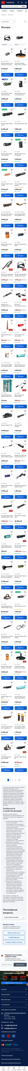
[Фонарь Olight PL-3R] (7, 416)
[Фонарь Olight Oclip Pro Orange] (7, 235)
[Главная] (10, 2)
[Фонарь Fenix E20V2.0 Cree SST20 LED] (7, 627)
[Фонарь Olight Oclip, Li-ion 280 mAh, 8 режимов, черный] (21, 84)
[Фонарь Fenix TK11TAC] (21, 416)
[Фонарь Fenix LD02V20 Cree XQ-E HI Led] (7, 295)
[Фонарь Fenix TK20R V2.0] (21, 506)
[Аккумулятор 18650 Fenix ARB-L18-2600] (7, 355)
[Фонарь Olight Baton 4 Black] (21, 235)
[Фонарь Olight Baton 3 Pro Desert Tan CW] (7, 204)
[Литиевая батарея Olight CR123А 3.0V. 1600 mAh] (7, 385)
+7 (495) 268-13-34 (14, 937)
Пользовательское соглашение (10, 1059)
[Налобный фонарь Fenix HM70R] (7, 747)
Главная (3, 15)
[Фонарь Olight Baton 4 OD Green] (21, 566)
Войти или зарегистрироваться (14, 983)
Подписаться (20, 964)
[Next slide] (26, 11)
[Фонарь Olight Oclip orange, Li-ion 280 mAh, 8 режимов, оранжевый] (7, 657)
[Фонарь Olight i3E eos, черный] (21, 174)
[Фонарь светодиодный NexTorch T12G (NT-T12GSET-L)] (7, 566)
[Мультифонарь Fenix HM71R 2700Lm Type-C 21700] (7, 597)
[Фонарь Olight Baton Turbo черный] (7, 144)
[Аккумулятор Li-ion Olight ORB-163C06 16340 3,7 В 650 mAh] (7, 536)
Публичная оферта (7, 1055)
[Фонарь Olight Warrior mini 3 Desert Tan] (7, 717)
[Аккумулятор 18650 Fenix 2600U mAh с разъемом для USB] (21, 717)
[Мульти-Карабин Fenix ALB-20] (21, 627)
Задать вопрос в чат (14, 933)
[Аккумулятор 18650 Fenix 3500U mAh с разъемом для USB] (21, 204)
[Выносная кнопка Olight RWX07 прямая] (7, 446)
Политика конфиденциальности (11, 1063)
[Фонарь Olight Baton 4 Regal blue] (7, 476)
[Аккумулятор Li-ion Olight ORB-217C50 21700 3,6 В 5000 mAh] (21, 355)
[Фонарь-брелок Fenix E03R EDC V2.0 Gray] (7, 54)
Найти (23, 6)
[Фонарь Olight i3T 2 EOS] (7, 687)
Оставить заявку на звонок (14, 942)
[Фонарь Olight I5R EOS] (21, 114)
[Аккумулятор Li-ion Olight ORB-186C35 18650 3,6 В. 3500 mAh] (21, 687)
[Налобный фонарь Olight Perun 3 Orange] (21, 54)
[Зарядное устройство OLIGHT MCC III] (21, 476)
